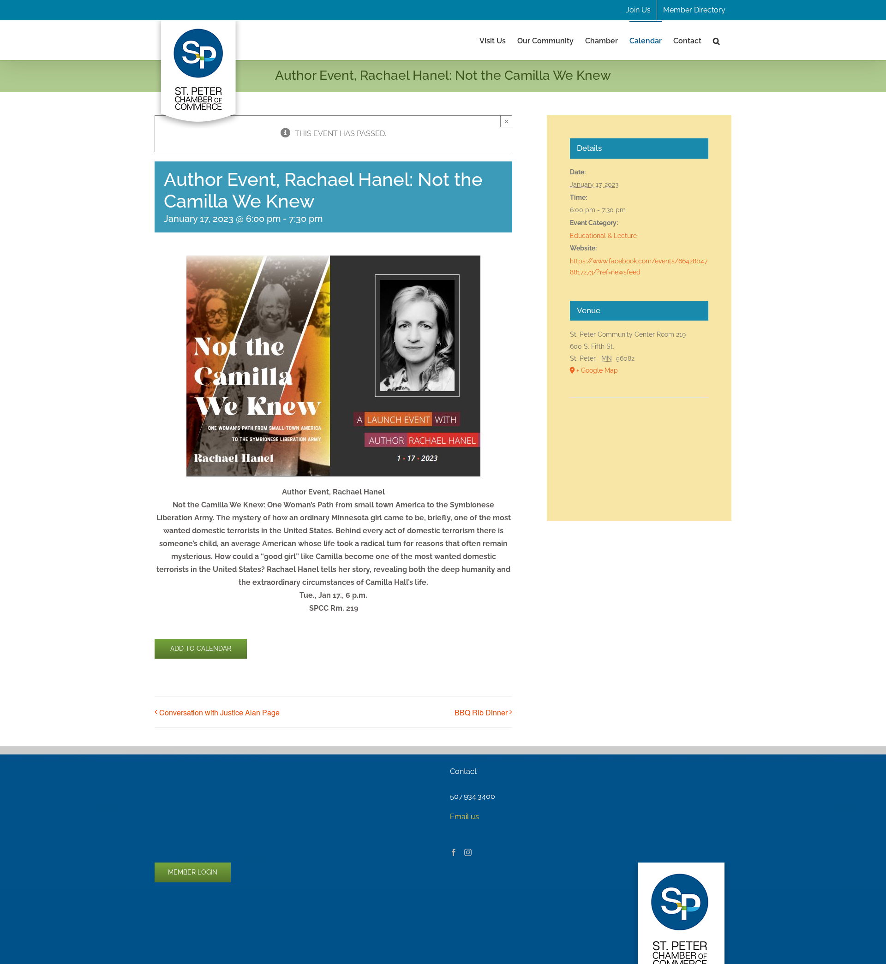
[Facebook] (453, 852)
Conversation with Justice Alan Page (219, 712)
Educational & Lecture (603, 235)
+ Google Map (597, 370)
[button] (716, 40)
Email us (464, 816)
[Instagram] (468, 852)
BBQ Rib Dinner (481, 712)
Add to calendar (200, 648)
